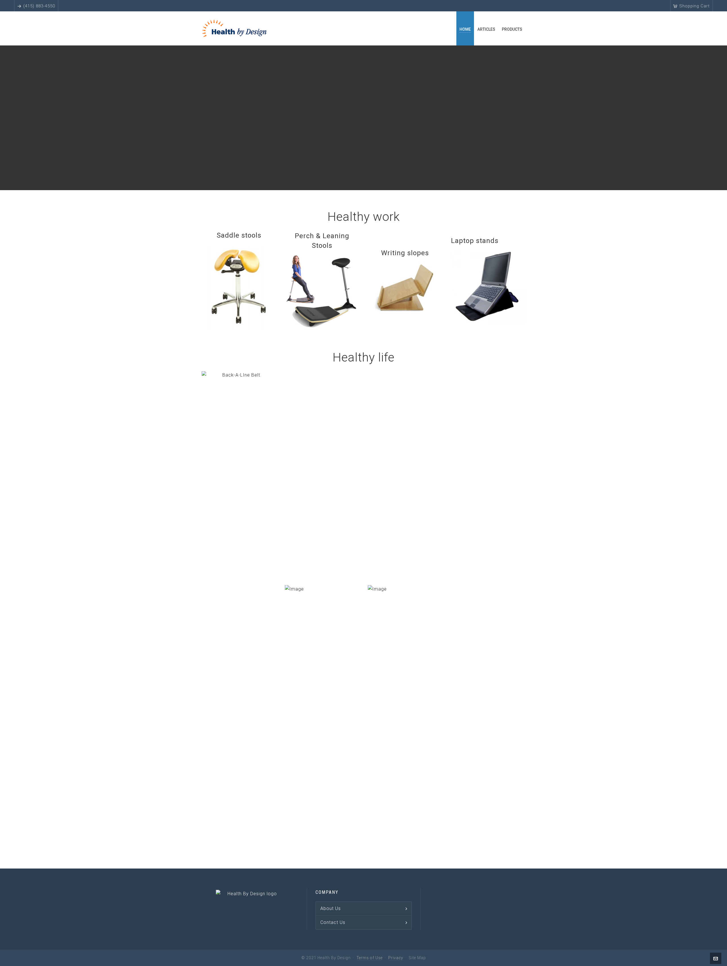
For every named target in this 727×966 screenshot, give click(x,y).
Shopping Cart (694, 6)
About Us (330, 908)
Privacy (395, 957)
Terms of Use (369, 957)
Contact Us (332, 922)
